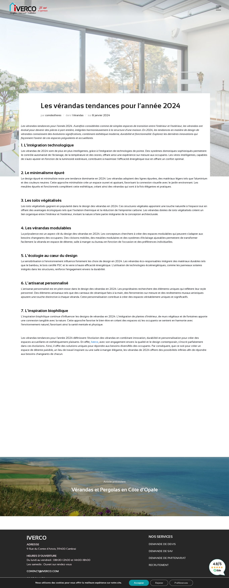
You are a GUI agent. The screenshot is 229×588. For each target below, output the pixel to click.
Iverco (94, 341)
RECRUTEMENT (159, 565)
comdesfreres (53, 115)
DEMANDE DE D (159, 544)
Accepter (139, 582)
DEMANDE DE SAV (161, 551)
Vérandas (77, 115)
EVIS (172, 544)
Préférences (181, 582)
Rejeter (159, 582)
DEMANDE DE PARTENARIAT (167, 558)
